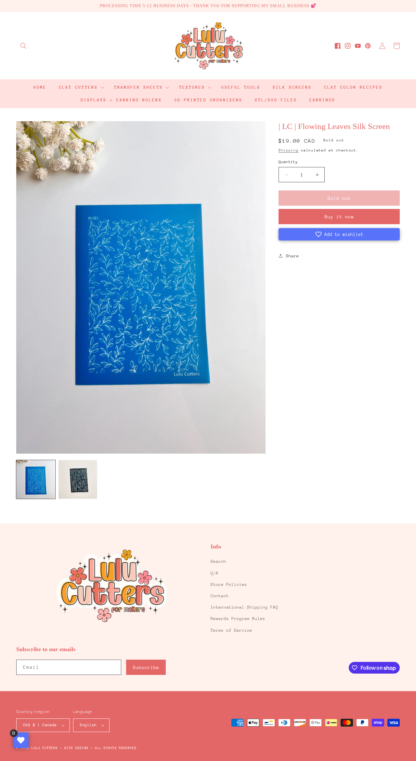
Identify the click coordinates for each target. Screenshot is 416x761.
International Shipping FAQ (244, 607)
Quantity (288, 162)
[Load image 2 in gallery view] (78, 479)
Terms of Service (231, 630)
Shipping (289, 150)
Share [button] (292, 255)
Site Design (76, 748)
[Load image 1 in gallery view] (35, 479)
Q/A (214, 573)
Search (218, 561)
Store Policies (229, 584)
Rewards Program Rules (238, 618)
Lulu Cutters (45, 748)
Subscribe (146, 667)
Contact (220, 595)
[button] (23, 46)
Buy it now (339, 216)
